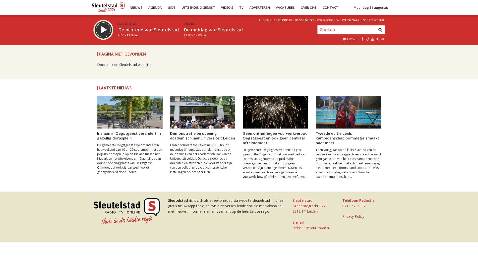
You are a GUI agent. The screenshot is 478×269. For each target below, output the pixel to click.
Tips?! (352, 39)
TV (241, 7)
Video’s (227, 7)
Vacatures (285, 7)
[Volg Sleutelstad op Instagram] (377, 39)
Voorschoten (328, 20)
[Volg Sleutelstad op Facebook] (362, 39)
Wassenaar (351, 20)
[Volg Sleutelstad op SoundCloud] (382, 39)
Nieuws (136, 7)
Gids (172, 7)
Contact (330, 7)
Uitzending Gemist (198, 7)
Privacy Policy (353, 216)
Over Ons (309, 7)
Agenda (155, 7)
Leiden (267, 20)
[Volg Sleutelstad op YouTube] (372, 39)
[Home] (108, 6)
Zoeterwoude (373, 20)
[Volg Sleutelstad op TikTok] (367, 39)
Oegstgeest (304, 20)
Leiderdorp (283, 20)
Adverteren (259, 7)
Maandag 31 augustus (371, 7)
